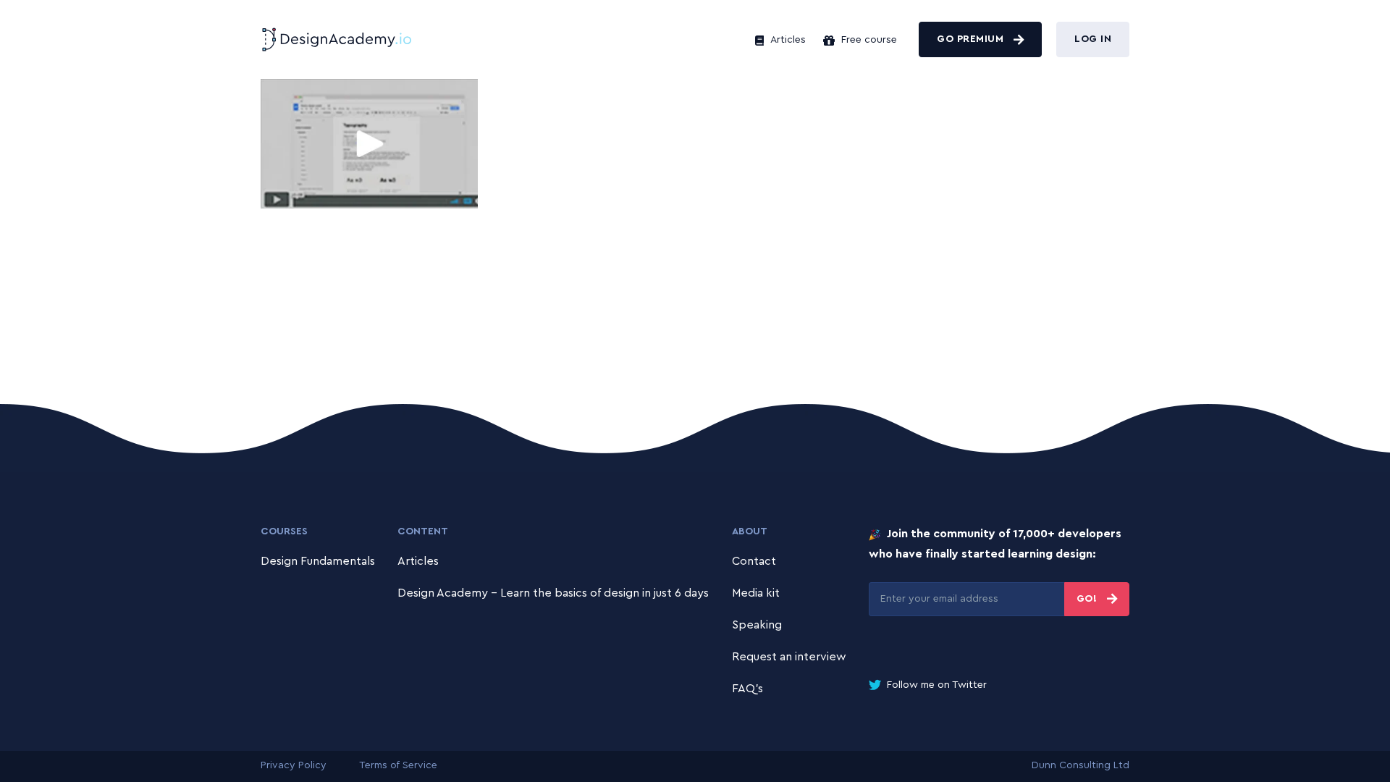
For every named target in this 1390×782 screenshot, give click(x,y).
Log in (1092, 39)
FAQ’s (747, 688)
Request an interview (789, 657)
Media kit (756, 593)
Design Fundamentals (318, 561)
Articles (786, 40)
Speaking (757, 625)
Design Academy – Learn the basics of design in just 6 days (553, 593)
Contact (754, 561)
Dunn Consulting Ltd (1080, 765)
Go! (1088, 599)
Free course (867, 40)
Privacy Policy (294, 765)
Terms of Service (398, 765)
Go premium (972, 39)
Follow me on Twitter (935, 685)
